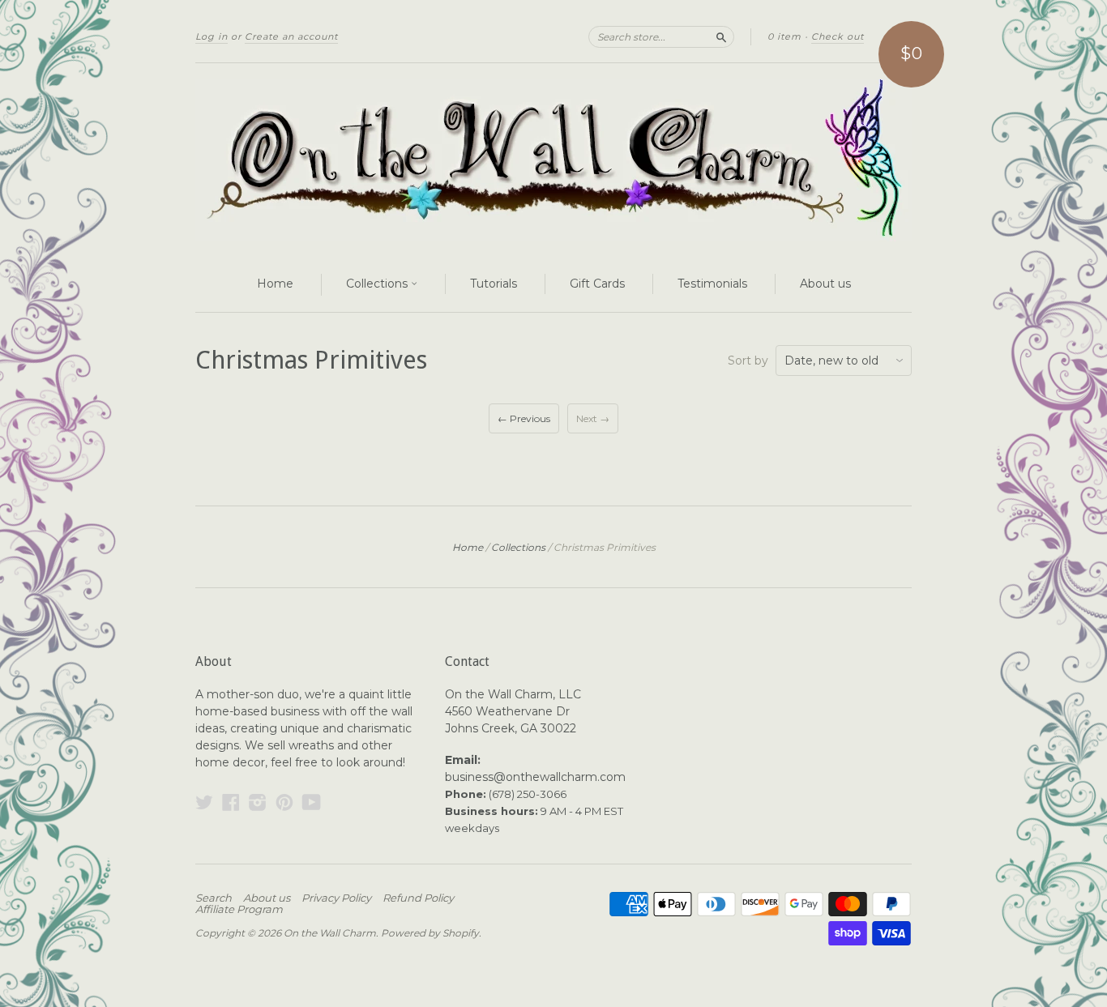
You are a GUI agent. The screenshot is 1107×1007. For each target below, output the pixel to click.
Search (213, 897)
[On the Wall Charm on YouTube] (311, 802)
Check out (837, 36)
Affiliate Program (239, 909)
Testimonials (712, 283)
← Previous (524, 418)
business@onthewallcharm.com (535, 777)
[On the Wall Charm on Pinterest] (284, 802)
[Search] (721, 36)
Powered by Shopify (430, 933)
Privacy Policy (336, 897)
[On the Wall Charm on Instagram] (258, 802)
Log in (211, 36)
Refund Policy (418, 897)
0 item (784, 36)
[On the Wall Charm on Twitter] (204, 802)
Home (275, 283)
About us (825, 283)
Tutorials (493, 283)
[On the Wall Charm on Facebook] (231, 802)
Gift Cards (597, 283)
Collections (378, 283)
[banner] (553, 160)
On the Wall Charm (330, 933)
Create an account (291, 36)
